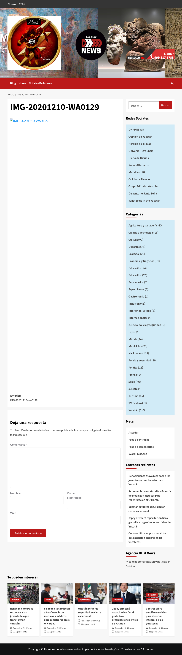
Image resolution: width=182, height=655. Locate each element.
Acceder (133, 432)
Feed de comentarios (141, 446)
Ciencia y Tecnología (141, 232)
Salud (132, 381)
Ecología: (134, 253)
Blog (13, 83)
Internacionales (138, 317)
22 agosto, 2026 (20, 631)
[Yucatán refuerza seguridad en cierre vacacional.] (91, 593)
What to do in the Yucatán (144, 200)
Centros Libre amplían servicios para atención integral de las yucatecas (147, 537)
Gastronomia (136, 296)
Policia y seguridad (140, 360)
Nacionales (135, 353)
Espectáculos (136, 289)
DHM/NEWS (136, 129)
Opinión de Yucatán (140, 136)
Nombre (15, 493)
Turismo (133, 395)
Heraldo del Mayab (140, 143)
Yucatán (133, 410)
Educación (135, 268)
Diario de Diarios (139, 157)
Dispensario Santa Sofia (143, 193)
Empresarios (136, 282)
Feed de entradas (139, 439)
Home (22, 83)
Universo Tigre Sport (141, 150)
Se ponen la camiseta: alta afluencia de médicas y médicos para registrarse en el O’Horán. (150, 495)
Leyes (132, 332)
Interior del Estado (140, 310)
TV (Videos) (136, 403)
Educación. (135, 275)
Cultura (133, 239)
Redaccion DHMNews (22, 628)
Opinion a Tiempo (139, 179)
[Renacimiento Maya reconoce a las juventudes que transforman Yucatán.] (23, 593)
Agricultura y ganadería (143, 225)
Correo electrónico (74, 495)
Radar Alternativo (139, 165)
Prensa (133, 374)
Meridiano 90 (137, 172)
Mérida (133, 339)
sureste (133, 388)
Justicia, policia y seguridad (145, 324)
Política (133, 367)
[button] (172, 83)
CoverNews (128, 649)
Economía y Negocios (141, 260)
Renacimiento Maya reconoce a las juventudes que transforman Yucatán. (149, 480)
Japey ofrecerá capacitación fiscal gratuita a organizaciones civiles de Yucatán (150, 522)
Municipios (135, 346)
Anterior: (24, 398)
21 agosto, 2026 (156, 631)
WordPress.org (138, 453)
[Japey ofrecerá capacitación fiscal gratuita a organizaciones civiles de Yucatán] (125, 593)
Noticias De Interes (40, 83)
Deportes (134, 246)
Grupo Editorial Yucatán (143, 186)
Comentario (18, 444)
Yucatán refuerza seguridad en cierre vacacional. (147, 509)
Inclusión (134, 303)
